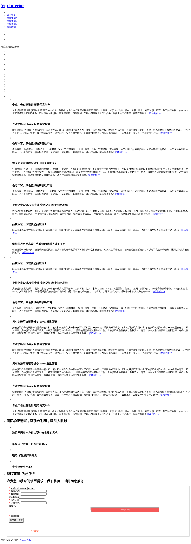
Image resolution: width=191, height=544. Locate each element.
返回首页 (11, 15)
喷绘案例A (12, 18)
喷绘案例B (12, 21)
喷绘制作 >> (155, 113)
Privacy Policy (26, 540)
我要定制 (11, 27)
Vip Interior (12, 5)
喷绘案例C (12, 24)
